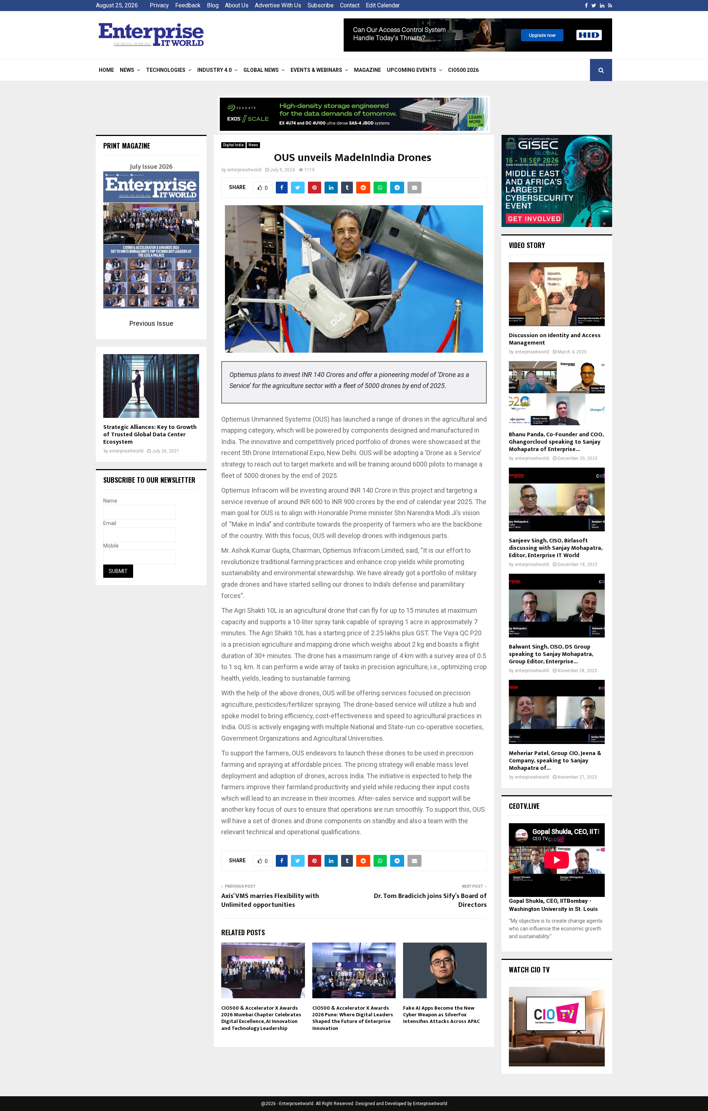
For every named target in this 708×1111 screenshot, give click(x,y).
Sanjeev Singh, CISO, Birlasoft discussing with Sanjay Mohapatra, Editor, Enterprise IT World (555, 548)
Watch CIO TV (529, 969)
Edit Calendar (383, 5)
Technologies (165, 70)
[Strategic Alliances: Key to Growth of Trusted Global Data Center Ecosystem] (151, 386)
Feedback (188, 5)
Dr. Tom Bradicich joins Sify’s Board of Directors (430, 901)
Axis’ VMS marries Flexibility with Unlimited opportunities (270, 901)
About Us (237, 5)
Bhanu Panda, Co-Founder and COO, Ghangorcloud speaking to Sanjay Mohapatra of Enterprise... (556, 442)
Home (106, 70)
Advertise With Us (278, 5)
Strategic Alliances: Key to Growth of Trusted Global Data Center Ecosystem (150, 434)
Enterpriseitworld (430, 1103)
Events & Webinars (316, 70)
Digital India (233, 145)
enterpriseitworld (244, 169)
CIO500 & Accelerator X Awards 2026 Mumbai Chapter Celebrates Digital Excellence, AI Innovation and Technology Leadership (261, 1018)
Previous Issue (151, 323)
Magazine (367, 70)
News (127, 70)
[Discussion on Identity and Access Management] (557, 294)
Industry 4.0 (214, 70)
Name (110, 501)
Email (109, 523)
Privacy (159, 5)
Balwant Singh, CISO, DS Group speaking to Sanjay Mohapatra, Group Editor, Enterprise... (551, 654)
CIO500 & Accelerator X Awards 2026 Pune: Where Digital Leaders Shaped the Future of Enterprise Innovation (352, 1018)
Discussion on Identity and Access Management (555, 339)
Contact (350, 5)
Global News (261, 70)
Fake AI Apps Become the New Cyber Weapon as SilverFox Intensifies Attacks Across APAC (441, 1015)
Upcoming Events (411, 70)
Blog (213, 5)
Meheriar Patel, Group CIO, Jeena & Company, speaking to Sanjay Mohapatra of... (555, 760)
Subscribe (321, 5)
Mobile (111, 546)
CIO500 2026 (463, 70)
